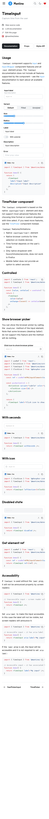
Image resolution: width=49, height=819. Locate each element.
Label (6, 128)
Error (6, 151)
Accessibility (10, 575)
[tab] (11, 46)
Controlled (9, 273)
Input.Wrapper (8, 67)
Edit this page (11, 32)
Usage (6, 58)
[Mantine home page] (16, 3)
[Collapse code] (38, 163)
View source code (12, 25)
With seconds (11, 417)
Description (9, 142)
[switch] (23, 137)
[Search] (35, 3)
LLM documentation (13, 29)
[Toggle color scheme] (40, 3)
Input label (8, 90)
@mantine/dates (12, 36)
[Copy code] (42, 163)
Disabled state (12, 502)
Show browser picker (16, 319)
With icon (8, 458)
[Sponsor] (45, 3)
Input (34, 63)
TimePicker (15, 224)
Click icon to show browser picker (18, 345)
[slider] (14, 116)
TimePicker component (18, 202)
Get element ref (13, 543)
